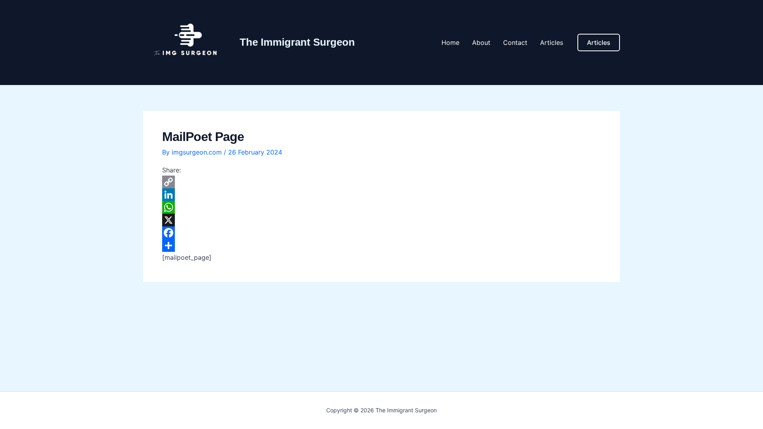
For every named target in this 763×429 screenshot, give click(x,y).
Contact (515, 42)
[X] (381, 220)
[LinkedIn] (381, 194)
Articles (551, 42)
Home (450, 42)
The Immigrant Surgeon (297, 42)
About (481, 42)
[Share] (381, 245)
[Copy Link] (381, 182)
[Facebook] (381, 232)
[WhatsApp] (381, 207)
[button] (598, 42)
